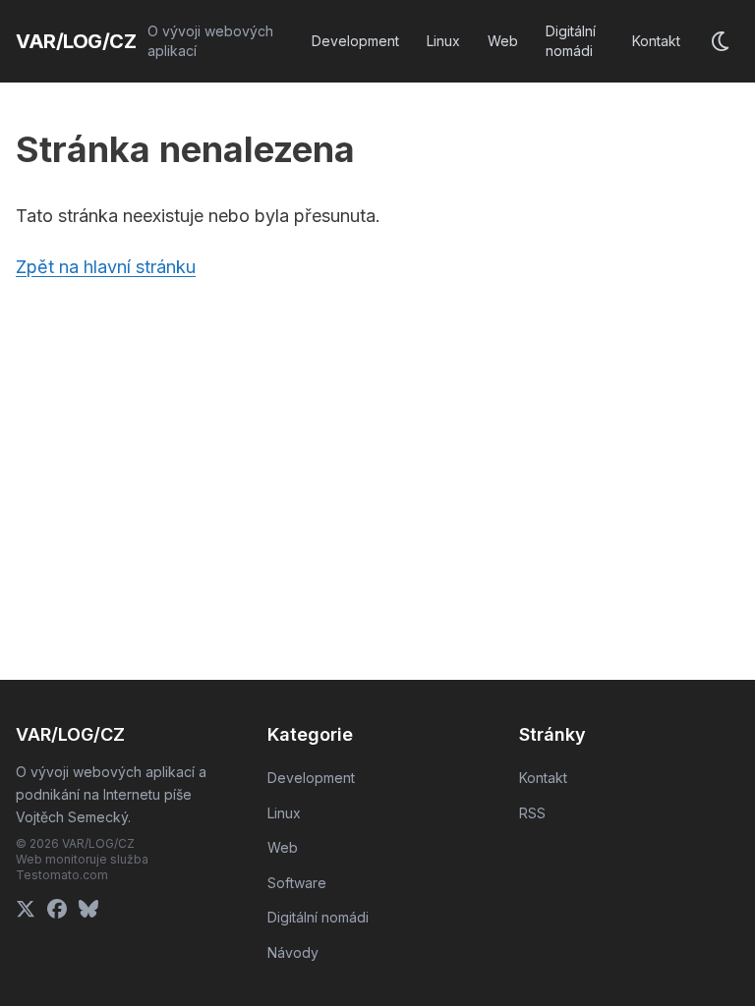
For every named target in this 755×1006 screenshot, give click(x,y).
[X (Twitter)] (25, 909)
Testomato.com (62, 874)
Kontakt (656, 40)
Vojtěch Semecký (72, 817)
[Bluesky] (88, 909)
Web (503, 40)
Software (296, 882)
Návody (293, 952)
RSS (532, 813)
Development (355, 40)
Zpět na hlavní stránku (106, 266)
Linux (443, 40)
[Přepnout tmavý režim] (721, 41)
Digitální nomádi (571, 41)
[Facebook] (57, 909)
